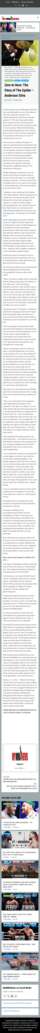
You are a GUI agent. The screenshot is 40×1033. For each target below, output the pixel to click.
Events (17, 80)
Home (8, 1)
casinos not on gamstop (11, 1011)
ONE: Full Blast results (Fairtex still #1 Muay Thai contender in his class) (22, 786)
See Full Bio (18, 768)
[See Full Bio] (24, 768)
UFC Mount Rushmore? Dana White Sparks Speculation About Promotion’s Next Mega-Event (19, 884)
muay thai (10, 213)
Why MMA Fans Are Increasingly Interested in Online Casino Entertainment (28, 28)
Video (34, 895)
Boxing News (9, 80)
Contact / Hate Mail (27, 1)
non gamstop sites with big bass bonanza (17, 1003)
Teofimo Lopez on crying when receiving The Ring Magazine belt (19, 779)
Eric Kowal (8, 827)
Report (9, 100)
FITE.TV (23, 701)
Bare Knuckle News (9, 925)
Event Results (18, 895)
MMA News (15, 1)
